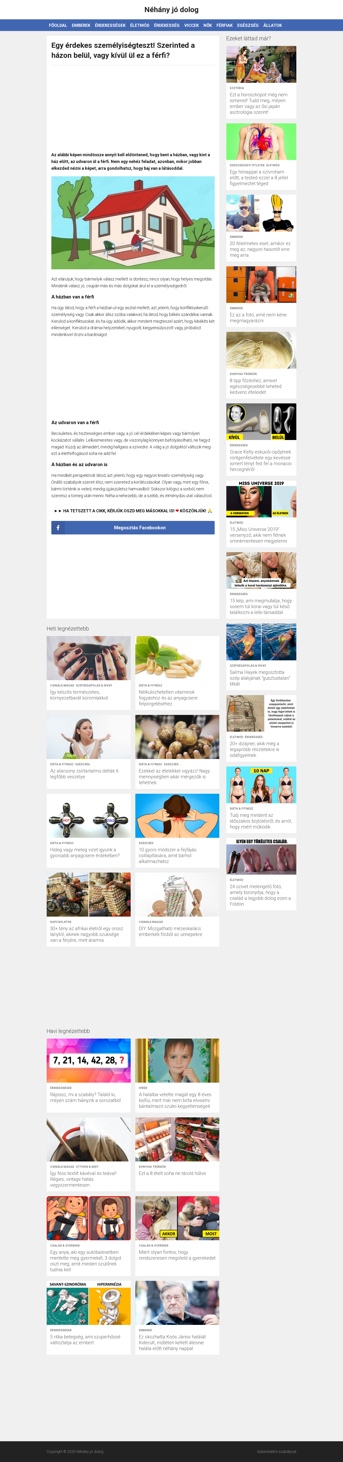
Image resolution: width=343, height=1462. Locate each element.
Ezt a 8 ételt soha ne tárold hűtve (172, 1173)
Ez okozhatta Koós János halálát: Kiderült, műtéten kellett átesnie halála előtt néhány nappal (172, 1342)
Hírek (143, 1088)
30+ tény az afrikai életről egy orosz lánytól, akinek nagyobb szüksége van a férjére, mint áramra (86, 934)
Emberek (81, 25)
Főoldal (58, 25)
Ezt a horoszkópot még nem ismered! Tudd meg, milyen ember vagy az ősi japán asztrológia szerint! (258, 103)
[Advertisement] (133, 106)
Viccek (191, 25)
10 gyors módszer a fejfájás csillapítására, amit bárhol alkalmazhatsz (167, 855)
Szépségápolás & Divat (94, 685)
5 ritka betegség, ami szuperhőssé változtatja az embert (85, 1339)
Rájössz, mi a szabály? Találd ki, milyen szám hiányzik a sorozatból (85, 1097)
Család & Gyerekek (65, 1245)
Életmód (139, 25)
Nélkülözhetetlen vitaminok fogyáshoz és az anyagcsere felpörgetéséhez (168, 698)
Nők (207, 25)
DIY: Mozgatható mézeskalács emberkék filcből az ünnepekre (170, 931)
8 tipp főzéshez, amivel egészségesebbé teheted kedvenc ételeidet (256, 386)
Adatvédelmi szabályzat (276, 1451)
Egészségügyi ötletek (247, 165)
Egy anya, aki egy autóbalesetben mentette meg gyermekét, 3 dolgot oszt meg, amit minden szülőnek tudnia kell (85, 1260)
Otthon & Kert (87, 1166)
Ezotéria (237, 88)
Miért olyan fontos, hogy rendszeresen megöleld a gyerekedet (177, 1255)
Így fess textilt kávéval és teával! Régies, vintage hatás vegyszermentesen (83, 1179)
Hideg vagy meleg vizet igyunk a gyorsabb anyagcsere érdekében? (85, 852)
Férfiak (225, 25)
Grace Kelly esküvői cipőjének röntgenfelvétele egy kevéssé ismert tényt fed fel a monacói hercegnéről (260, 460)
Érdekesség (167, 25)
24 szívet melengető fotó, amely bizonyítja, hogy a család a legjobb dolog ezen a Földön (260, 895)
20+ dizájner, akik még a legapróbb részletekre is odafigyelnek (254, 749)
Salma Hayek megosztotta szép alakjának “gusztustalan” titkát (260, 678)
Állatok (272, 25)
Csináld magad (62, 685)
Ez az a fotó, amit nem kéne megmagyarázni (258, 317)
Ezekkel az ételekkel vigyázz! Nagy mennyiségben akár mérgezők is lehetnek (174, 776)
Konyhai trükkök (152, 1166)
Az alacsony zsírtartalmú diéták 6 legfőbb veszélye (84, 774)
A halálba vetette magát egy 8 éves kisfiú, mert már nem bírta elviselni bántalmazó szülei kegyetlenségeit (175, 1100)
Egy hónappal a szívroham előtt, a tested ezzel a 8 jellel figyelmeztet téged (259, 177)
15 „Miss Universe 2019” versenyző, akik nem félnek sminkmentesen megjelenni (258, 535)
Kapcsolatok (60, 922)
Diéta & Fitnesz (150, 685)
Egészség (248, 25)
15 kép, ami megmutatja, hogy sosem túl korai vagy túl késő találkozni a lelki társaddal (261, 606)
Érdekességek (110, 25)
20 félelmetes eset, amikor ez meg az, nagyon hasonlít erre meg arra (260, 249)
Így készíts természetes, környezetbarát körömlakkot (79, 695)
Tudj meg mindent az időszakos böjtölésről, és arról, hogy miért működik (261, 821)
